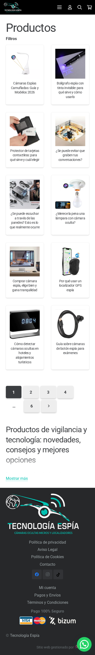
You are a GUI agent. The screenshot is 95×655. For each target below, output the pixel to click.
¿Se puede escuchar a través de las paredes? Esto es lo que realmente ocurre (24, 220)
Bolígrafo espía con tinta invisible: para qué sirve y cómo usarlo (70, 90)
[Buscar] (80, 7)
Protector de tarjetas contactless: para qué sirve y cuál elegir (24, 155)
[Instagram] (47, 574)
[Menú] (59, 7)
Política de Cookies (47, 557)
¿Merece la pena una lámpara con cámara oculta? (70, 218)
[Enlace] (12, 7)
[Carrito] (89, 7)
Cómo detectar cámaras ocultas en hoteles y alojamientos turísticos (24, 353)
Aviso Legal (47, 549)
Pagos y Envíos (47, 595)
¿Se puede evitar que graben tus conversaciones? (70, 155)
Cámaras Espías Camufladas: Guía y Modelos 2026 (24, 87)
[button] (84, 644)
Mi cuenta (47, 587)
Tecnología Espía (24, 635)
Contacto (47, 564)
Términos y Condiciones (47, 602)
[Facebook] (37, 574)
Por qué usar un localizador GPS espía (70, 285)
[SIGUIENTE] (48, 406)
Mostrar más (17, 478)
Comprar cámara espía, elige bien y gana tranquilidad (24, 285)
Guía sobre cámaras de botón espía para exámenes (70, 348)
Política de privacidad (47, 542)
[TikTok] (58, 574)
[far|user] (70, 7)
